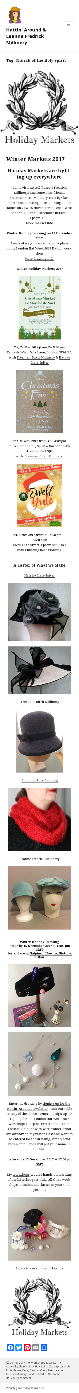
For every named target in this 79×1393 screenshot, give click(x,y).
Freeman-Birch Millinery (36, 357)
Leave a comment (20, 1378)
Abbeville (11, 1366)
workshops (21, 1174)
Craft (67, 1366)
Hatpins (33, 1124)
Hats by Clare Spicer (39, 575)
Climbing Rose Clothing (43, 550)
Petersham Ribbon (55, 1124)
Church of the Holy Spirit (33, 1366)
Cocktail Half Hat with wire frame (34, 1129)
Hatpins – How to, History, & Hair (50, 955)
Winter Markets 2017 (35, 159)
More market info (39, 223)
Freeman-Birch (38, 1370)
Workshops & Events (43, 1362)
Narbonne (54, 1374)
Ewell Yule (40, 540)
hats (51, 1370)
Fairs (25, 1370)
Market (42, 1374)
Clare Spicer (56, 1366)
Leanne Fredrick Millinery (39, 859)
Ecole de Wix (13, 1370)
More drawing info (39, 258)
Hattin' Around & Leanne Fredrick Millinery (26, 35)
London (32, 1374)
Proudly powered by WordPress (25, 1388)
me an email (18, 1144)
